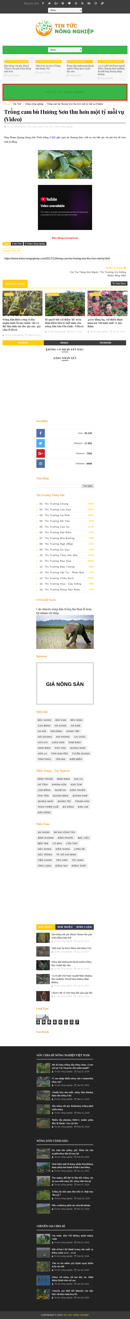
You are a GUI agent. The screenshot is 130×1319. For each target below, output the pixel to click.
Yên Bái (61, 759)
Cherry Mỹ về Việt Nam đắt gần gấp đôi (71, 992)
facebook (105, 343)
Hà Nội (42, 731)
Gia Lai (78, 779)
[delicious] (102, 3)
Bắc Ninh (76, 720)
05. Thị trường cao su (55, 526)
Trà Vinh (62, 860)
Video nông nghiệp (34, 104)
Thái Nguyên (59, 753)
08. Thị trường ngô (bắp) (56, 543)
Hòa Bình (56, 731)
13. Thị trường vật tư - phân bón (62, 572)
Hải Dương (45, 737)
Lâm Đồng (44, 790)
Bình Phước (66, 838)
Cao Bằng (44, 726)
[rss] (82, 3)
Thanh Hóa (82, 801)
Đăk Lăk (83, 807)
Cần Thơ (72, 843)
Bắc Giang (53, 294)
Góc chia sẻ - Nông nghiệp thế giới (76, 62)
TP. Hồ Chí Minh (66, 855)
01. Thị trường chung (54, 503)
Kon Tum (76, 784)
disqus (64, 343)
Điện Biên (76, 759)
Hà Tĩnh (17, 104)
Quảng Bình (60, 796)
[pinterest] (62, 3)
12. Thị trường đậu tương (57, 566)
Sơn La (42, 753)
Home (7, 104)
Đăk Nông (44, 812)
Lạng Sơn (58, 742)
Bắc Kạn (61, 720)
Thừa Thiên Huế (48, 807)
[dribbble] (75, 3)
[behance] (89, 3)
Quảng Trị (64, 801)
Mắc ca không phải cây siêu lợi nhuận (71, 1205)
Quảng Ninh (78, 748)
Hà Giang (61, 726)
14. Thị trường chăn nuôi (49, 61)
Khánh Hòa (59, 784)
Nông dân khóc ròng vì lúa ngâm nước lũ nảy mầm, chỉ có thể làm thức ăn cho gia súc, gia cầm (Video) (21, 324)
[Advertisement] (65, 897)
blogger (23, 343)
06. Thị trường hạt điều (56, 532)
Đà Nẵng (68, 807)
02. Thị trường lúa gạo (55, 509)
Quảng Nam (80, 796)
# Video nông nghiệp (35, 243)
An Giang (44, 832)
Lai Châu (80, 737)
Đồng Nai (62, 866)
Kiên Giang (63, 849)
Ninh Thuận (77, 790)
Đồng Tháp (79, 866)
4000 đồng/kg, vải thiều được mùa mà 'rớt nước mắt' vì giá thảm (105, 323)
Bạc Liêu (83, 838)
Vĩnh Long (44, 866)
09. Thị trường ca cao (55, 549)
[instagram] (95, 3)
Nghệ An (60, 790)
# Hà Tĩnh (17, 243)
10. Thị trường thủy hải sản (110, 62)
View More (120, 283)
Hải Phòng (63, 737)
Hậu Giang (45, 849)
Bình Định (63, 779)
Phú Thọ (60, 748)
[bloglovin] (69, 3)
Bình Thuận (45, 779)
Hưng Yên (73, 731)
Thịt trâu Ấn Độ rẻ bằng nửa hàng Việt (48, 67)
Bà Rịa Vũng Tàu (64, 832)
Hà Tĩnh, (49, 126)
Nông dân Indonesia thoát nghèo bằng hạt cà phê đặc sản (80, 68)
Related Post (15, 283)
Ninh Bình (44, 748)
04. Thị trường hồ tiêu (55, 521)
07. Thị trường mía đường (57, 538)
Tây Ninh (77, 860)
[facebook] (42, 3)
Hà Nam (75, 726)
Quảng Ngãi (45, 801)
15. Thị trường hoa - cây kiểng (61, 583)
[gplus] (56, 3)
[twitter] (49, 3)
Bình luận (84, 927)
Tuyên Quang (81, 753)
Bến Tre (43, 843)
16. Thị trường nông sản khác (60, 589)
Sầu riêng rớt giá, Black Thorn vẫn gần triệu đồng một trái (17, 68)
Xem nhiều (65, 927)
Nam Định (75, 742)
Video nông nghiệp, (63, 126)
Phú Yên (43, 796)
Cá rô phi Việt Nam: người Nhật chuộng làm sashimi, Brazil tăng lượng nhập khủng (111, 70)
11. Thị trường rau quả (16, 61)
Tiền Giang (45, 860)
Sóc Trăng (45, 855)
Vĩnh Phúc (45, 759)
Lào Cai (43, 742)
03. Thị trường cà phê (55, 515)
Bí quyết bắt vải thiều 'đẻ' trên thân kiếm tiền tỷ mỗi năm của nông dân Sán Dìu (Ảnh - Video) (64, 323)
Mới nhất (46, 927)
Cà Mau (57, 843)
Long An (79, 849)
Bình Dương (46, 838)
